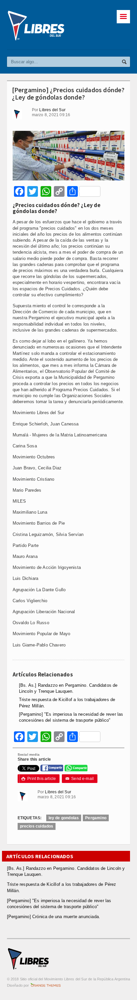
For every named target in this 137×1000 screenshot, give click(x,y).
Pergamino (95, 818)
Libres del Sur (52, 110)
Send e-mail (80, 778)
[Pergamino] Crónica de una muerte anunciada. (53, 916)
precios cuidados (37, 826)
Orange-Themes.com (45, 985)
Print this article (38, 778)
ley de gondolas (64, 818)
